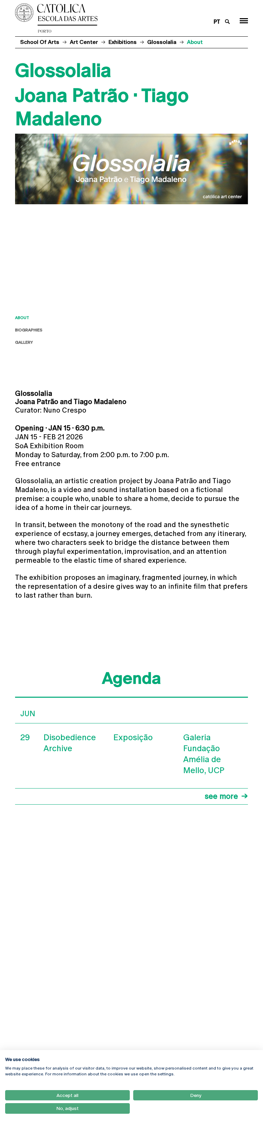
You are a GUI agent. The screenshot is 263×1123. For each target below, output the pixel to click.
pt (217, 22)
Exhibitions (123, 42)
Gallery (24, 342)
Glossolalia (161, 42)
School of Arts (39, 42)
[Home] (110, 18)
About (22, 317)
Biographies (28, 330)
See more (221, 796)
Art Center (84, 42)
